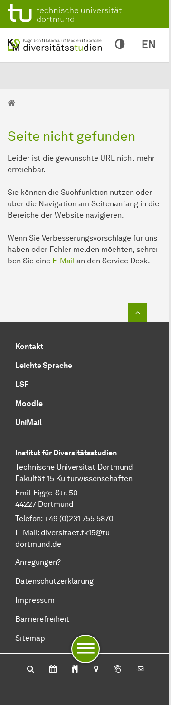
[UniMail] (140, 670)
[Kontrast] (119, 44)
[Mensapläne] (75, 670)
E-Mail (63, 260)
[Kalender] (53, 670)
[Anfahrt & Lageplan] (96, 670)
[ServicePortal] (117, 670)
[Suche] (30, 670)
